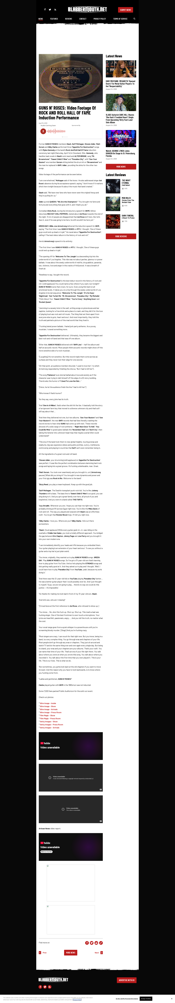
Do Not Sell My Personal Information (127, 998)
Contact (82, 18)
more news (121, 166)
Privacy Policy (100, 18)
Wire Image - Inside (48, 703)
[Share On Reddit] (96, 943)
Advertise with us (126, 980)
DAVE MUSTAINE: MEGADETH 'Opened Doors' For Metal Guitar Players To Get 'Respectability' (120, 84)
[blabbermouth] (87, 12)
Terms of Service (120, 18)
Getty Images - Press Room (51, 724)
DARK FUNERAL (128, 215)
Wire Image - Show (48, 706)
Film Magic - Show (47, 715)
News (40, 18)
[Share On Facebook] (87, 943)
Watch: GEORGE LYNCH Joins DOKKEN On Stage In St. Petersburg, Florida (120, 153)
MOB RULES (126, 197)
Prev (45, 952)
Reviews (68, 18)
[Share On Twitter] (91, 943)
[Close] (172, 998)
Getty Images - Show (49, 721)
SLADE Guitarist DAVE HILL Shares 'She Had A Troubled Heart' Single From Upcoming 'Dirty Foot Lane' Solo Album (120, 118)
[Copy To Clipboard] (101, 943)
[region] (87, 999)
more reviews (121, 236)
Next (97, 952)
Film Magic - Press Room (50, 718)
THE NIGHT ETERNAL (126, 181)
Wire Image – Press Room (50, 712)
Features (54, 18)
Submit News (125, 10)
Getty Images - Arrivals (49, 727)
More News (70, 952)
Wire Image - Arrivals (49, 709)
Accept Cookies (146, 998)
